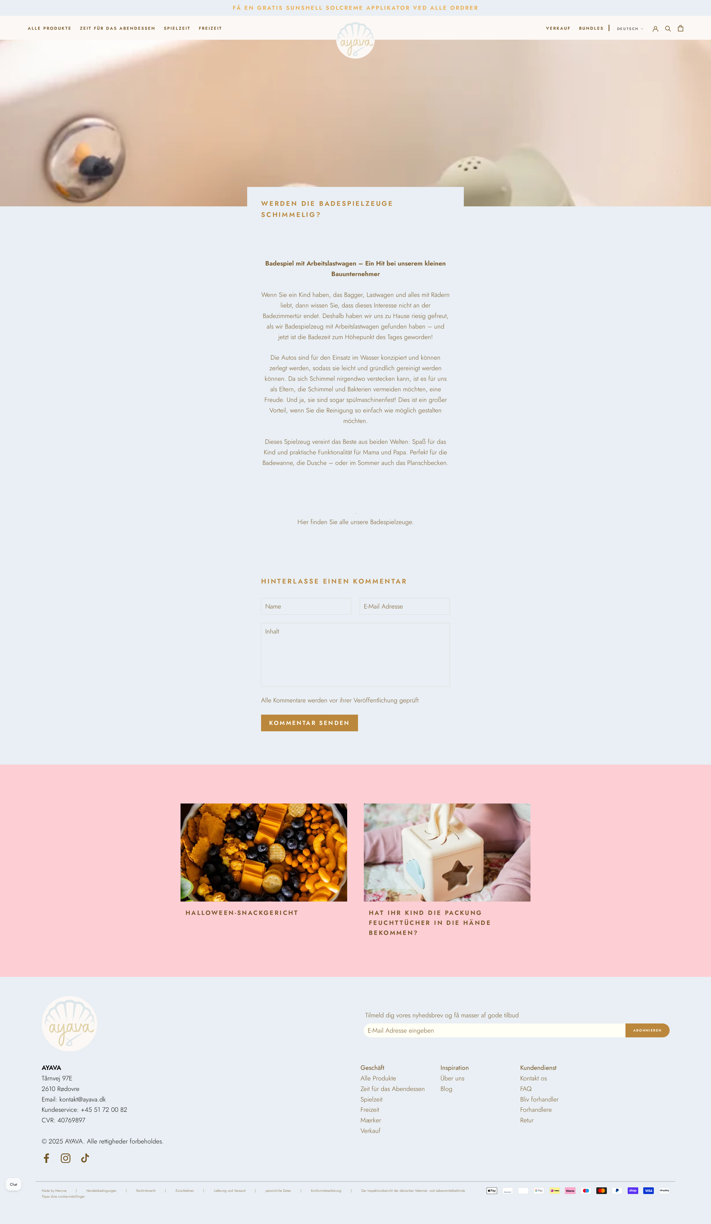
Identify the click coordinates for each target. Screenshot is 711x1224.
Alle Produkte (50, 28)
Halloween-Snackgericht (242, 912)
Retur (527, 1120)
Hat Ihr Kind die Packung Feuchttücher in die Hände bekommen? (430, 922)
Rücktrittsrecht (146, 1190)
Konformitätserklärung (326, 1190)
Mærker (370, 1120)
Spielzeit (177, 28)
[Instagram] (66, 1157)
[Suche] (668, 27)
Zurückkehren (185, 1190)
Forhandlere (536, 1109)
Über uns (452, 1078)
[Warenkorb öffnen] (680, 27)
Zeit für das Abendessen (118, 28)
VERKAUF (558, 28)
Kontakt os (533, 1078)
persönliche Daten (278, 1190)
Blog (446, 1088)
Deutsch (628, 28)
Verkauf (370, 1130)
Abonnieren (647, 1030)
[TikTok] (85, 1157)
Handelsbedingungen (101, 1190)
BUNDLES (591, 28)
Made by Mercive (54, 1190)
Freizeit (210, 28)
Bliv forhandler (539, 1099)
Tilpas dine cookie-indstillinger (63, 1196)
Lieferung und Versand (230, 1190)
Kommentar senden (309, 723)
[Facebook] (46, 1157)
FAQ (526, 1088)
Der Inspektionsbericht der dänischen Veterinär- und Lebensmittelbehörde (413, 1190)
